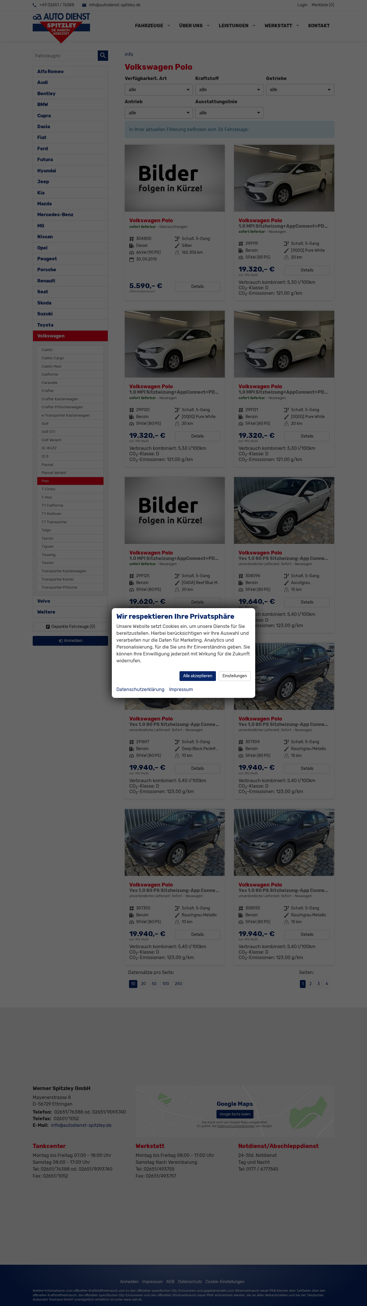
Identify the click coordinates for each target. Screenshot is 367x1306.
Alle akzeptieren (197, 676)
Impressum (181, 689)
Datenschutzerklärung (140, 689)
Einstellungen (234, 676)
